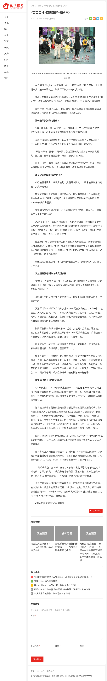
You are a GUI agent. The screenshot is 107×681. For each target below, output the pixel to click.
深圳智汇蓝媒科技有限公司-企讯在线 (52, 676)
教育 (6, 66)
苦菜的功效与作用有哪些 (45, 581)
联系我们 (50, 671)
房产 (6, 53)
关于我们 (40, 671)
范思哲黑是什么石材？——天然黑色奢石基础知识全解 (42, 546)
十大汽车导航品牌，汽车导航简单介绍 (52, 593)
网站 (82, 646)
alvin (32, 19)
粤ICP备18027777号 (84, 676)
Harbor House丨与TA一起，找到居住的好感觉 (55, 585)
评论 (33, 615)
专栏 (6, 78)
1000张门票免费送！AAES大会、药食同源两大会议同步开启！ (63, 577)
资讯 (6, 23)
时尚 (6, 60)
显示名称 (35, 646)
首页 (6, 17)
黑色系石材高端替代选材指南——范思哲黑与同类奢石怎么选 (66, 546)
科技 (6, 47)
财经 (6, 29)
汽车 (6, 41)
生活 (6, 35)
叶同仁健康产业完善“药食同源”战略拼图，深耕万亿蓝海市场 (62, 589)
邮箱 (57, 646)
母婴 (6, 72)
